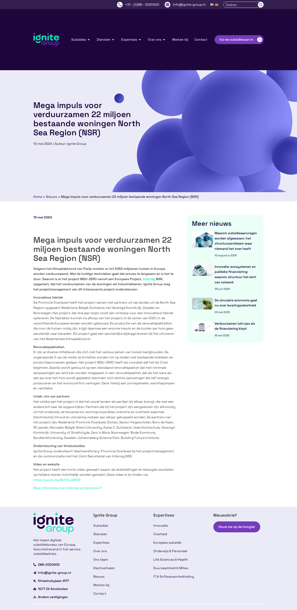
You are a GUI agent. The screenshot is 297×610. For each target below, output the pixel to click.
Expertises (101, 542)
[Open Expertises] (139, 39)
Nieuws (51, 197)
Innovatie (160, 525)
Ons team (100, 559)
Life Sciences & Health (170, 559)
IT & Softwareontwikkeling (173, 576)
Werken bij (101, 585)
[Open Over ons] (164, 39)
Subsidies (100, 525)
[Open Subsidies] (88, 39)
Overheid (160, 534)
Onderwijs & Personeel (170, 551)
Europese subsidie (167, 542)
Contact (99, 593)
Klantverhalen (104, 568)
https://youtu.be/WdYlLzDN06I (57, 480)
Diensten (100, 534)
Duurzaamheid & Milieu (170, 568)
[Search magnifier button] (260, 4)
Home (37, 197)
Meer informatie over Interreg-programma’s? (67, 488)
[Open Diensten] (113, 39)
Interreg (149, 279)
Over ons (100, 551)
